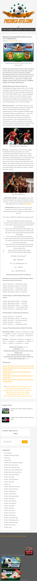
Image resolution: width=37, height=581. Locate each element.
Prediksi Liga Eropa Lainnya (11, 496)
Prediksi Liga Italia (9, 508)
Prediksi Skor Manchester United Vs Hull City (19, 396)
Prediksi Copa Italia (9, 477)
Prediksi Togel (7, 527)
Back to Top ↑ (24, 580)
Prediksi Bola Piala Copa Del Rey (13, 472)
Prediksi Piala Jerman (10, 525)
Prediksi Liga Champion (10, 493)
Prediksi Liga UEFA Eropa (11, 517)
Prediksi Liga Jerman (9, 510)
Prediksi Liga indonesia (10, 503)
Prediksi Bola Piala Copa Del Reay (13, 469)
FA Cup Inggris (8, 453)
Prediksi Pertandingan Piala (11, 520)
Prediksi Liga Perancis (10, 513)
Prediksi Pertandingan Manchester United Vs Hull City (16, 394)
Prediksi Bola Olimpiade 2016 (11, 467)
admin (19, 41)
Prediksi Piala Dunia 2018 (11, 522)
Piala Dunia (7, 458)
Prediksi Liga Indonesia (10, 501)
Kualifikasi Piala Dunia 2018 (11, 455)
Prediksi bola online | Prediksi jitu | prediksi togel (13, 536)
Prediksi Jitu (7, 484)
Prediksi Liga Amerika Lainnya (12, 486)
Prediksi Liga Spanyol (9, 515)
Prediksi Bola (12, 41)
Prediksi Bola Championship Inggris (13, 462)
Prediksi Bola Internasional (11, 465)
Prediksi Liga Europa (9, 498)
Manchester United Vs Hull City (15, 390)
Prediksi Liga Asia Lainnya (11, 489)
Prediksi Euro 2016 (9, 481)
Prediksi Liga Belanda (9, 491)
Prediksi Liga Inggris (9, 505)
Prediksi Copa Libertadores (11, 479)
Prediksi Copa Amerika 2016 (11, 474)
